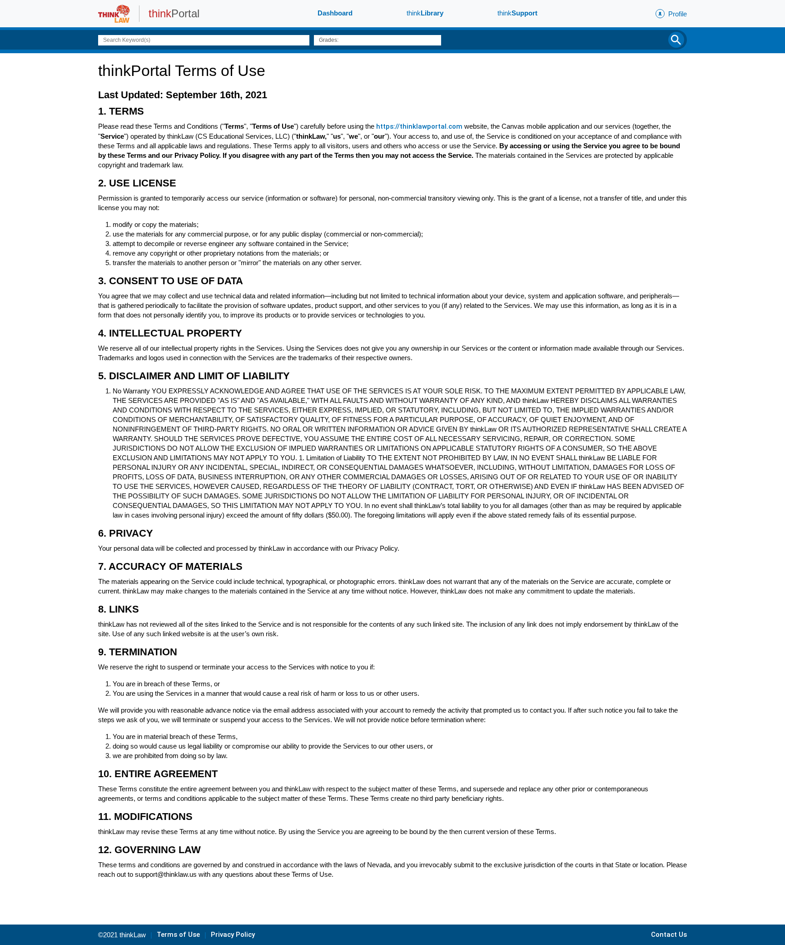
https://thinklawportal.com (418, 126)
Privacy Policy (233, 934)
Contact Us (669, 934)
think (425, 13)
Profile (677, 14)
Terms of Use (178, 934)
